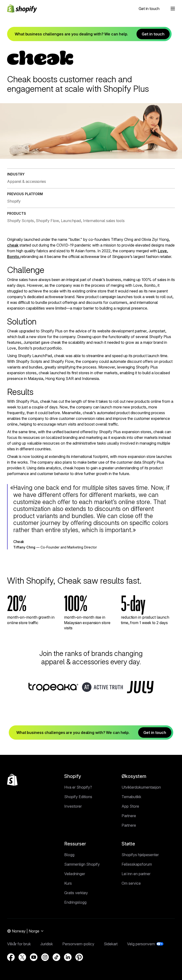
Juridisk (46, 943)
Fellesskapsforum (137, 864)
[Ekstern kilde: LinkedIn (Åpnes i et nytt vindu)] (68, 957)
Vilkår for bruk (19, 943)
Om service (131, 883)
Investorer (73, 806)
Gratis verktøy (76, 892)
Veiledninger (74, 873)
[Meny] (172, 8)
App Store (130, 806)
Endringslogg (75, 902)
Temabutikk (131, 796)
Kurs (68, 883)
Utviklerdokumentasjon (141, 787)
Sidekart (111, 943)
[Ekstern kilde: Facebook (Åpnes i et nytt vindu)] (11, 957)
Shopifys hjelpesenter (140, 854)
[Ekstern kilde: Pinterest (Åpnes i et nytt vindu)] (79, 957)
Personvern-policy (78, 943)
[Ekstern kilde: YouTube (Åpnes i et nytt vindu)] (33, 957)
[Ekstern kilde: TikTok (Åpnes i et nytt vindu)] (56, 957)
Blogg (69, 854)
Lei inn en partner (136, 873)
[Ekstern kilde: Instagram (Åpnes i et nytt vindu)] (45, 957)
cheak (12, 245)
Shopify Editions (78, 796)
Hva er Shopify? (78, 787)
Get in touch (149, 8)
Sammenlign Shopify (82, 864)
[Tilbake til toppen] (12, 780)
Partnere (129, 815)
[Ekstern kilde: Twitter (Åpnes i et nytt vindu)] (22, 957)
